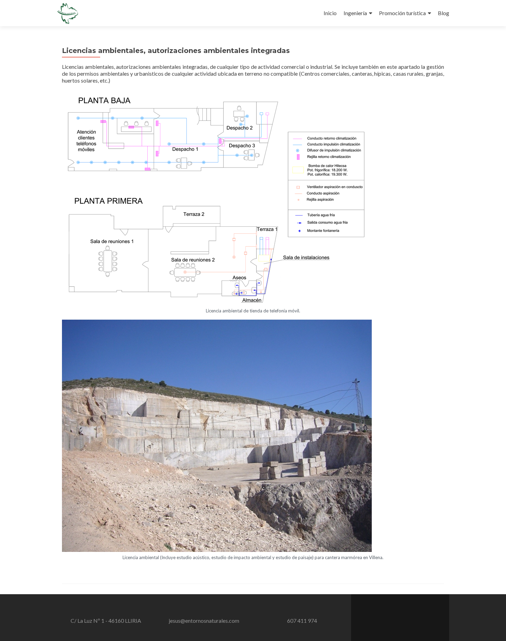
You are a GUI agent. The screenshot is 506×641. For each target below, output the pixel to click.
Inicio (330, 13)
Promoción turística (402, 13)
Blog (443, 13)
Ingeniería (355, 13)
